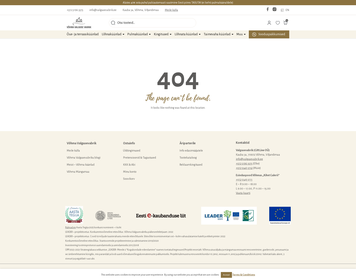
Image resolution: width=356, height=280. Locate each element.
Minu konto (129, 171)
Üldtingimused (131, 150)
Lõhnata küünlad (186, 34)
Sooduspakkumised (271, 34)
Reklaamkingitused (190, 164)
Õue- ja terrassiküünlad (83, 34)
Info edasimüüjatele (191, 150)
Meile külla (171, 10)
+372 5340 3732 (244, 168)
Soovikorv (129, 178)
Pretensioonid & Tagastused (139, 157)
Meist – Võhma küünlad (80, 164)
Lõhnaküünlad (111, 34)
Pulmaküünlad (137, 34)
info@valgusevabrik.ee (102, 10)
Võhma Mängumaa (78, 171)
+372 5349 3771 (244, 179)
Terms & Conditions (243, 274)
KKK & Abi (129, 164)
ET (282, 10)
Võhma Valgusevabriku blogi (83, 157)
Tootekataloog (188, 157)
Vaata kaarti (243, 193)
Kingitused (161, 34)
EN (287, 10)
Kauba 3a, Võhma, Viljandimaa (141, 10)
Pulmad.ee (70, 227)
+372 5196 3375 (75, 10)
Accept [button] (226, 275)
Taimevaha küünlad (217, 34)
